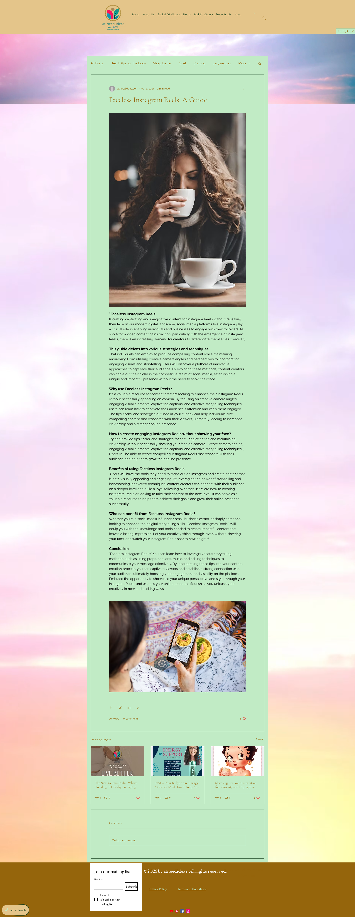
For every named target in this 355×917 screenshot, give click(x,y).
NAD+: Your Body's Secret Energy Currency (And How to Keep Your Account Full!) (177, 785)
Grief (182, 63)
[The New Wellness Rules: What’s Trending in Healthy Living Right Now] (117, 761)
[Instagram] (188, 911)
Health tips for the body (128, 63)
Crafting (199, 63)
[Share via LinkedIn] (129, 707)
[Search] (264, 18)
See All (260, 739)
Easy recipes (222, 63)
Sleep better (162, 63)
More (242, 63)
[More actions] (243, 89)
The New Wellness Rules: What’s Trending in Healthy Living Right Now (117, 785)
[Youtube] (171, 911)
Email (98, 879)
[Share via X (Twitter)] (120, 707)
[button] (254, 12)
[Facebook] (182, 911)
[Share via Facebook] (111, 707)
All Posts (97, 63)
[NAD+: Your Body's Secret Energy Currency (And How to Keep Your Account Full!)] (177, 761)
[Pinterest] (177, 911)
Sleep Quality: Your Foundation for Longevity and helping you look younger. (235, 785)
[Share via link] (138, 707)
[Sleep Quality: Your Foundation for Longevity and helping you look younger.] (237, 761)
